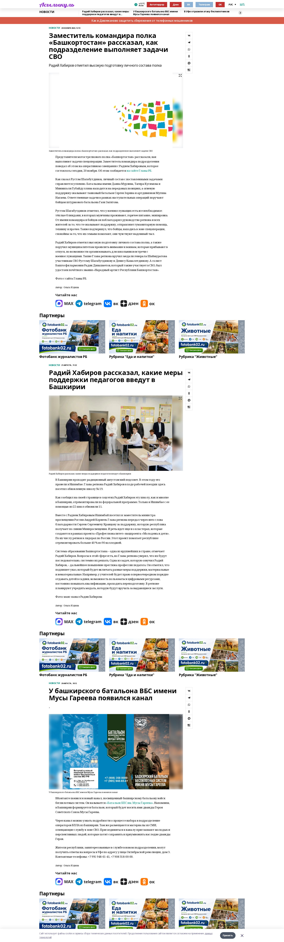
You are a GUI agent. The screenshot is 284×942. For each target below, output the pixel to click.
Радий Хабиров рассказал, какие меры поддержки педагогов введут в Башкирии (105, 13)
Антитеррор (157, 4)
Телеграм (204, 4)
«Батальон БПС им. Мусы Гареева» (129, 803)
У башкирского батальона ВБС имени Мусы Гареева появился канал (155, 13)
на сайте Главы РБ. (139, 170)
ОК (220, 4)
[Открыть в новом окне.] (64, 303)
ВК (188, 4)
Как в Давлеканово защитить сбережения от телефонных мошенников (142, 20)
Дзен (176, 4)
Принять (228, 935)
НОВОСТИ (46, 12)
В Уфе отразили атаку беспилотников (206, 11)
